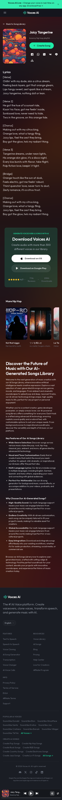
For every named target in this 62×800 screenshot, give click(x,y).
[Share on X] (44, 54)
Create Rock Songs (11, 747)
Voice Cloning (9, 649)
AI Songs (37, 644)
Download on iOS (33, 258)
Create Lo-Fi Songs (31, 755)
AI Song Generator (11, 654)
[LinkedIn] (42, 772)
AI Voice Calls (9, 670)
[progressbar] (31, 797)
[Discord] (20, 772)
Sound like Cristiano (12, 729)
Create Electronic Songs (37, 751)
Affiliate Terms (9, 698)
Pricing (36, 654)
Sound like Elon (28, 721)
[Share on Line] (56, 54)
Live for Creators (41, 665)
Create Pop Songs (11, 743)
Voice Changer (10, 665)
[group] (31, 797)
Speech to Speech (11, 644)
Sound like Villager (50, 729)
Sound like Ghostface (47, 721)
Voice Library (39, 639)
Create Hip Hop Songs (32, 743)
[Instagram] (31, 772)
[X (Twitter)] (25, 772)
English (8, 623)
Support (6, 703)
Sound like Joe (45, 725)
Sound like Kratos (28, 725)
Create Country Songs (13, 751)
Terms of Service (10, 688)
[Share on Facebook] (32, 54)
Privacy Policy (9, 682)
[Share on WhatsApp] (38, 54)
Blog (35, 649)
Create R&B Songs (31, 747)
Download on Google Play (33, 268)
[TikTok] (36, 772)
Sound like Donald (11, 721)
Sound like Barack (31, 729)
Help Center (38, 659)
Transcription (9, 659)
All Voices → (26, 733)
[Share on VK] (50, 54)
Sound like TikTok (11, 733)
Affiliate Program (41, 670)
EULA (5, 693)
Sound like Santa (10, 725)
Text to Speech (9, 639)
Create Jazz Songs (11, 755)
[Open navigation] (5, 12)
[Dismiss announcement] (58, 4)
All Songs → (48, 755)
